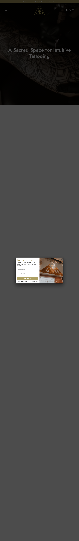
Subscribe (27, 278)
